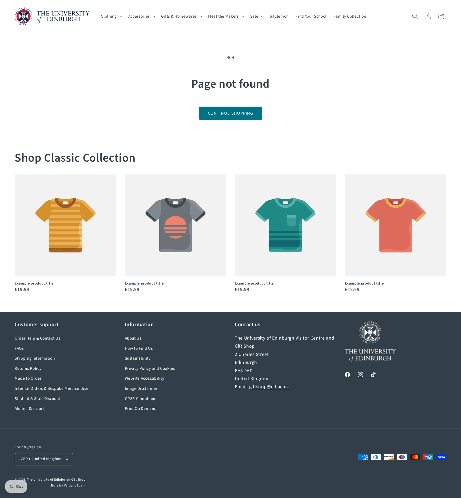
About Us (133, 338)
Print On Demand (141, 408)
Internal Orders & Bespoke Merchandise (51, 388)
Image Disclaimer (141, 388)
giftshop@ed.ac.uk (269, 386)
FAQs (19, 348)
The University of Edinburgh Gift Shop (56, 479)
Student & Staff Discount (37, 399)
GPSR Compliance (142, 399)
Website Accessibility (144, 378)
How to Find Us (139, 348)
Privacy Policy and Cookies (150, 368)
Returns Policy (28, 368)
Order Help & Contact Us (37, 338)
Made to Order (28, 378)
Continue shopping (230, 113)
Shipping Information (35, 358)
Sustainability (138, 358)
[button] (111, 16)
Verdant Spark (75, 485)
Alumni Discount (30, 408)
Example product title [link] (34, 283)
